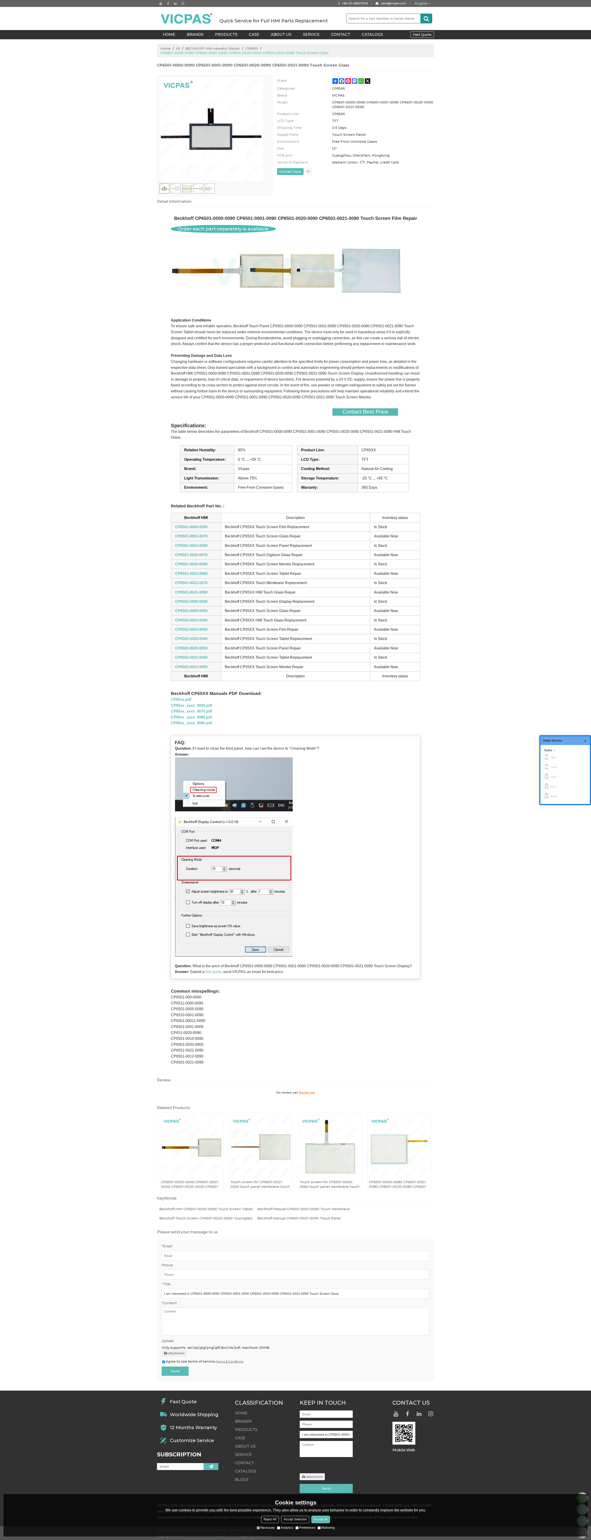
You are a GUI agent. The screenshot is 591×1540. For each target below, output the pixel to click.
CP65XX (251, 48)
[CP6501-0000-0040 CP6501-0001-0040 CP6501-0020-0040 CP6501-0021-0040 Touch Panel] (191, 1146)
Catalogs (372, 34)
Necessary (267, 1527)
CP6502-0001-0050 (191, 629)
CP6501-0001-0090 (191, 546)
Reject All (270, 1519)
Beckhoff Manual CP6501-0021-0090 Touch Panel (299, 1218)
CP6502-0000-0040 (191, 601)
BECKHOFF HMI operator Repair (212, 48)
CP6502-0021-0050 (191, 667)
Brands (195, 34)
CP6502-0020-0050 (191, 648)
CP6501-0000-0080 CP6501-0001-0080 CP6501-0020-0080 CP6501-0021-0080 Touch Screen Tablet (398, 1184)
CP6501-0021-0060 (191, 574)
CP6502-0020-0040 (191, 639)
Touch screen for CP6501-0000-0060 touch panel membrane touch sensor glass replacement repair (329, 1184)
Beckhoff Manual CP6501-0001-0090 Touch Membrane (303, 1209)
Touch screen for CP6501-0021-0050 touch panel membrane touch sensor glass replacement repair (260, 1184)
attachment (176, 1353)
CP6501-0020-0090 (191, 564)
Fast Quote (422, 35)
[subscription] (211, 1466)
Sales (548, 750)
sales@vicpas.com (393, 3)
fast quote (213, 972)
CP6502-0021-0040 (191, 657)
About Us (281, 34)
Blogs (241, 1479)
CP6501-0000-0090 (191, 527)
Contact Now (290, 172)
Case (254, 34)
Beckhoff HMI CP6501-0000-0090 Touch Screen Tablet (206, 1209)
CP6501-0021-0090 (191, 592)
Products (226, 34)
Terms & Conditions (229, 1361)
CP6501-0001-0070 (191, 536)
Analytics (287, 1527)
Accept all (320, 1519)
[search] (426, 18)
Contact (340, 34)
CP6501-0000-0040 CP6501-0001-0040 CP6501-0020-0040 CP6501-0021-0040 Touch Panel (190, 1184)
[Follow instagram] (183, 3)
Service (311, 34)
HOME (169, 34)
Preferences (307, 1527)
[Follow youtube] (160, 3)
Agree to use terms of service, (204, 1361)
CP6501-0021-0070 (191, 583)
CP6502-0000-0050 (191, 611)
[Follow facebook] (168, 3)
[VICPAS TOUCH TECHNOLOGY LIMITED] (187, 18)
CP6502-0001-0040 (191, 620)
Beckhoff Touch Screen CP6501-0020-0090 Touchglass (206, 1218)
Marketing (328, 1527)
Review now (307, 1092)
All (178, 48)
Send (175, 1371)
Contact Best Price (365, 412)
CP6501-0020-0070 (191, 555)
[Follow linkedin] (175, 3)
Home (165, 48)
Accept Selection (295, 1519)
